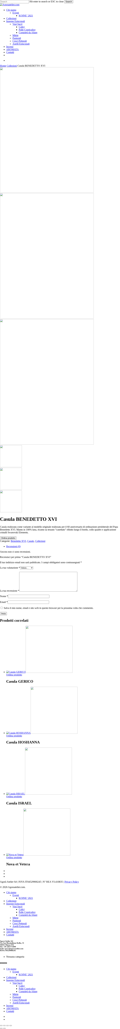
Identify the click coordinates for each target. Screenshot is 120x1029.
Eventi (15, 895)
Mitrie (15, 917)
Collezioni (12, 65)
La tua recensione (9, 590)
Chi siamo (11, 892)
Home (3, 65)
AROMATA (12, 932)
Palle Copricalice (27, 912)
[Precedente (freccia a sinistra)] (1, 1028)
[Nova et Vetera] (38, 854)
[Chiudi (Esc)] (10, 1025)
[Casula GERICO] (39, 672)
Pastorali (16, 920)
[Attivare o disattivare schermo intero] (4, 1025)
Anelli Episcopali (21, 926)
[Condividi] (7, 1025)
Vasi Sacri (17, 906)
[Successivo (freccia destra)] (4, 1028)
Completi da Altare (28, 915)
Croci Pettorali (19, 923)
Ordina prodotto (8, 538)
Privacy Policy (72, 881)
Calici (22, 909)
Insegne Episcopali (15, 903)
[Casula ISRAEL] (39, 793)
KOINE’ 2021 (26, 898)
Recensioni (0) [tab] (13, 546)
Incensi (9, 929)
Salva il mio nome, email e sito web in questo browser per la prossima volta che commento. (48, 608)
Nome (4, 596)
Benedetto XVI (18, 541)
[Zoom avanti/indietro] (1, 1025)
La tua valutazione (10, 567)
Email (4, 602)
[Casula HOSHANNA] (42, 733)
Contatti (10, 934)
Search (68, 1)
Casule (30, 541)
